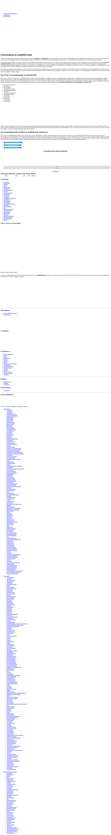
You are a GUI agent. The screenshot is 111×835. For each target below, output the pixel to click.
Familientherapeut (11, 632)
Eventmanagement (8, 193)
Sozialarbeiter (10, 541)
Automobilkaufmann (12, 414)
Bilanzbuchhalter (11, 428)
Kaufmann (9, 488)
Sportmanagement (11, 822)
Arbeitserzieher (10, 581)
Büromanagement (11, 604)
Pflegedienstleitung (11, 528)
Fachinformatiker (11, 447)
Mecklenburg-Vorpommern (10, 363)
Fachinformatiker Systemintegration (15, 625)
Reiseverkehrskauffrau (12, 717)
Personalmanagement (9, 216)
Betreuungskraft (10, 424)
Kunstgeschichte (7, 210)
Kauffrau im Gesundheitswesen (14, 667)
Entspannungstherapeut (12, 617)
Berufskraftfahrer (11, 422)
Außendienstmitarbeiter (12, 415)
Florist (8, 634)
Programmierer (10, 713)
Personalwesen (10, 524)
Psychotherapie (10, 815)
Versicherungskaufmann (12, 759)
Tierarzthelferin (10, 749)
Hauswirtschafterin (11, 471)
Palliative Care (10, 519)
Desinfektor (9, 610)
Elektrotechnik (7, 187)
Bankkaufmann (10, 417)
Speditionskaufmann (11, 547)
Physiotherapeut (10, 706)
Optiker (8, 695)
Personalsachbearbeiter (12, 698)
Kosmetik (9, 496)
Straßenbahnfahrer (11, 742)
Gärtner (8, 464)
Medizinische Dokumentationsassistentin (16, 693)
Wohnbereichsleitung (12, 568)
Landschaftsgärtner (11, 681)
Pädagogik (6, 214)
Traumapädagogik (11, 558)
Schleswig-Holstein (8, 373)
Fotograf (9, 640)
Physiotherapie (10, 530)
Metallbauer (9, 513)
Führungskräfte (10, 462)
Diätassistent (10, 611)
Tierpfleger (9, 751)
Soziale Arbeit (10, 542)
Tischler (8, 560)
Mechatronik (7, 212)
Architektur (6, 182)
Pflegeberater (10, 527)
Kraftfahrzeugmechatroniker (13, 675)
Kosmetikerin (10, 674)
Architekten (9, 411)
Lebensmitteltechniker (12, 683)
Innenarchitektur (7, 206)
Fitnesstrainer (7, 194)
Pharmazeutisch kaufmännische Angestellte (17, 704)
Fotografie (6, 197)
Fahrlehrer (9, 629)
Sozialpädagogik (11, 545)
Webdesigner (10, 762)
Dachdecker (9, 433)
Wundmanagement (11, 569)
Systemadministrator (11, 743)
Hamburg (6, 361)
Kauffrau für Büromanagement (14, 486)
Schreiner (9, 724)
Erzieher (6, 191)
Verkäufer (9, 758)
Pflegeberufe (10, 700)
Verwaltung (9, 561)
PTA (8, 536)
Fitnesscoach (7, 195)
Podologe (9, 709)
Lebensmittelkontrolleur (12, 682)
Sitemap (26, 406)
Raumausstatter (10, 715)
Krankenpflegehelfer (11, 676)
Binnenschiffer (10, 599)
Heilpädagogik (7, 201)
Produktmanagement (11, 534)
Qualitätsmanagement (12, 538)
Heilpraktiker (7, 202)
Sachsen (6, 370)
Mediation (9, 505)
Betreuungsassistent (11, 596)
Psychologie (9, 814)
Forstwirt (9, 637)
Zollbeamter (9, 768)
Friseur (8, 460)
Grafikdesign (7, 199)
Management (10, 502)
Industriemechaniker (11, 481)
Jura (5, 208)
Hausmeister (10, 647)
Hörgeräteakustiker (11, 653)
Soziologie (9, 820)
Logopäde (9, 686)
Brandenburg (7, 358)
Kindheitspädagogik (8, 209)
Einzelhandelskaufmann (12, 439)
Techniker (9, 553)
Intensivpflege (10, 482)
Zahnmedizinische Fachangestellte (15, 570)
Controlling (9, 432)
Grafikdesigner (10, 641)
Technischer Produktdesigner (13, 554)
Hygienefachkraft (11, 478)
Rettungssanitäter (11, 719)
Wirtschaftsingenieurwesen (13, 829)
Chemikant (9, 608)
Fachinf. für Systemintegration (14, 448)
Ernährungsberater (8, 190)
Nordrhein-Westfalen (9, 366)
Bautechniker (10, 418)
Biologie (6, 184)
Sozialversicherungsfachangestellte (15, 735)
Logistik (9, 500)
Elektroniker (10, 437)
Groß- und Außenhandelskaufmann (15, 468)
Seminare (6, 383)
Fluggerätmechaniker (12, 636)
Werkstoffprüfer (10, 564)
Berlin (5, 357)
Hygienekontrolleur (11, 656)
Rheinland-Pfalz (7, 367)
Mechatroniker (7, 314)
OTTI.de (7, 406)
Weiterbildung (7, 16)
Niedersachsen (7, 365)
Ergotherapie (7, 189)
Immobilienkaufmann (12, 657)
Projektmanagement (11, 535)
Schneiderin (9, 721)
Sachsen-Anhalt (7, 372)
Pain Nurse (9, 517)
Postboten (9, 710)
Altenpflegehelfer (11, 580)
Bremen (5, 359)
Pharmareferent (10, 702)
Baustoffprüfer (10, 419)
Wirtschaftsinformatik (12, 566)
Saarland (6, 369)
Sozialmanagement (11, 818)
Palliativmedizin (10, 520)
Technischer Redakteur (12, 556)
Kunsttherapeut (10, 498)
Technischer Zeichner (12, 557)
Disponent (9, 436)
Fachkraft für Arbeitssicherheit (14, 449)
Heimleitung (10, 475)
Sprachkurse (7, 384)
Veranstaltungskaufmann (12, 755)
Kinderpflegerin (10, 490)
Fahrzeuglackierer (11, 630)
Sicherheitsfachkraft (11, 727)
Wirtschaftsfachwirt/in (12, 565)
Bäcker (8, 585)
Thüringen (6, 374)
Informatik (6, 205)
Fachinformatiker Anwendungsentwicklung (17, 623)
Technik (8, 551)
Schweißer (9, 725)
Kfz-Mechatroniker (11, 489)
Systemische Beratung (12, 550)
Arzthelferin (9, 413)
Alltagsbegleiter (10, 577)
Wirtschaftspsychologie (12, 831)
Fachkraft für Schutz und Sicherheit (15, 453)
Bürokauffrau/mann (11, 429)
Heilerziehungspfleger (12, 473)
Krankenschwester (11, 497)
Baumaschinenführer (12, 588)
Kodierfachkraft (10, 493)
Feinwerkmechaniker (12, 456)
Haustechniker (10, 470)
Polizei (8, 712)
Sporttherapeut (10, 739)
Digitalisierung (10, 434)
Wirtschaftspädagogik (12, 830)
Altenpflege (9, 578)
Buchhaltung (10, 426)
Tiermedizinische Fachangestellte (14, 750)
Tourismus (9, 826)
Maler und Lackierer (11, 689)
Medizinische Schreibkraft (13, 509)
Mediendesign (7, 213)
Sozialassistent (10, 543)
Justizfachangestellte (11, 485)
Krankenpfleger (10, 678)
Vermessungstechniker (12, 757)
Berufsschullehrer (11, 593)
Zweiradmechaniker (11, 769)
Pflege (8, 526)
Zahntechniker (10, 765)
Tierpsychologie (10, 825)
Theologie (9, 823)
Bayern (5, 355)
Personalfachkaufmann (12, 522)
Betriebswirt (9, 425)
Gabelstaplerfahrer (11, 463)
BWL (5, 186)
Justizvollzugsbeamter (12, 666)
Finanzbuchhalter (11, 458)
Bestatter (9, 595)
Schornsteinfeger (11, 723)
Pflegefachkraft (10, 708)
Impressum (13, 406)
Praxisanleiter (10, 531)
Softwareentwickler (11, 728)
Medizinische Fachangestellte (14, 508)
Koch (8, 492)
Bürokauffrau (10, 603)
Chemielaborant (10, 430)
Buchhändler (10, 602)
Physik (5, 220)
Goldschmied (10, 644)
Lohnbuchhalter (10, 501)
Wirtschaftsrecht (10, 833)
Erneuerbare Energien (12, 444)
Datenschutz (20, 406)
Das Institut (6, 390)
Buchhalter (9, 600)
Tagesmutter (9, 744)
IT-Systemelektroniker (12, 483)
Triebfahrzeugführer (11, 754)
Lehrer (8, 685)
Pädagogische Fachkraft (12, 697)
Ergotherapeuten (10, 441)
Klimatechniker (10, 670)
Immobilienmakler (11, 659)
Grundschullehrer (11, 645)
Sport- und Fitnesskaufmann (13, 738)
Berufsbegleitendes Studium (10, 13)
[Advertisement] (55, 41)
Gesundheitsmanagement (10, 198)
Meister (8, 512)
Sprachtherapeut (10, 546)
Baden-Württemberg (8, 354)
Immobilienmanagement (9, 203)
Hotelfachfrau (10, 477)
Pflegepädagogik (8, 218)
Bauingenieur (7, 183)
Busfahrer (9, 606)
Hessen (5, 362)
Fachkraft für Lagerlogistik (13, 451)
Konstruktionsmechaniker (13, 494)
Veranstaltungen (7, 381)
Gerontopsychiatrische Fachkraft (14, 466)
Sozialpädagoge (10, 734)
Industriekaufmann (11, 479)
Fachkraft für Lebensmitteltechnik (15, 452)
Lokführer (9, 687)
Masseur (9, 690)
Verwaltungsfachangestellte (13, 562)
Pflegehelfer (9, 701)
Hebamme (9, 649)
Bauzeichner (10, 421)
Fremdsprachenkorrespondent (14, 459)
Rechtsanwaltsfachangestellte (14, 539)
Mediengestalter (10, 507)
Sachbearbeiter (10, 720)
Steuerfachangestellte (12, 549)
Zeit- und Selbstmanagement (10, 313)
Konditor (9, 672)
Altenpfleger (10, 410)
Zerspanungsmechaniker (12, 573)
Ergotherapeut (10, 618)
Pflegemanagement (8, 217)
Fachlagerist (9, 455)
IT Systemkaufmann (11, 663)
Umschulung (7, 15)
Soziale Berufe (10, 732)
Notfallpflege (10, 515)
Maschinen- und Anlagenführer (14, 504)
